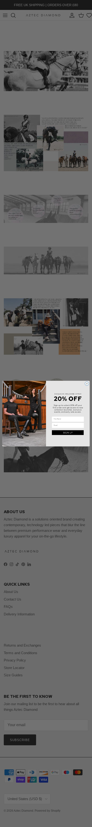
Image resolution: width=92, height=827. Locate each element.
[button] (68, 432)
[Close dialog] (87, 384)
